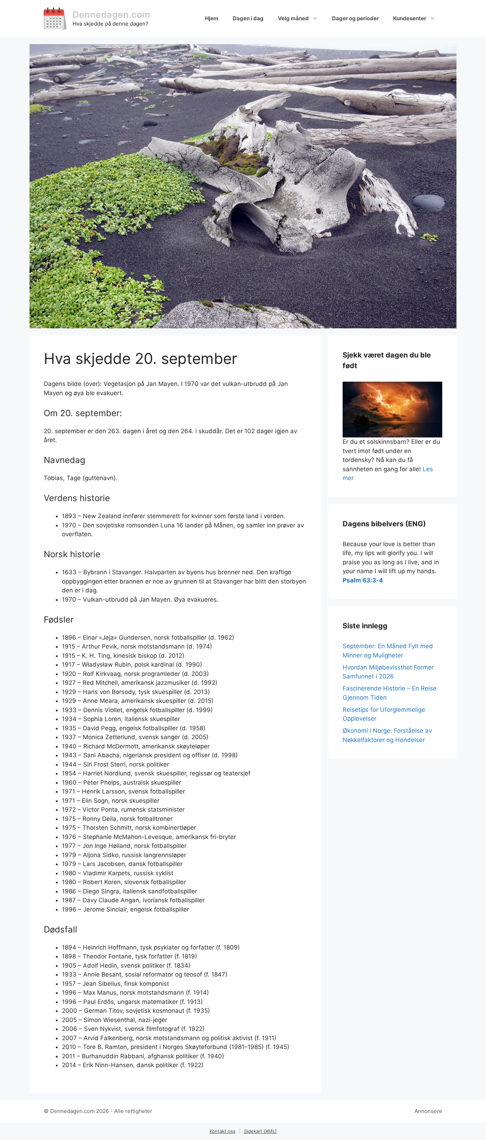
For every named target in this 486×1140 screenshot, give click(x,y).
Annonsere (428, 1111)
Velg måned (293, 18)
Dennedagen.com (111, 14)
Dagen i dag (248, 18)
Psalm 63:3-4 (363, 580)
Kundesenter (409, 18)
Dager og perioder (355, 18)
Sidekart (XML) (260, 1131)
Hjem (211, 18)
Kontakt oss (223, 1131)
